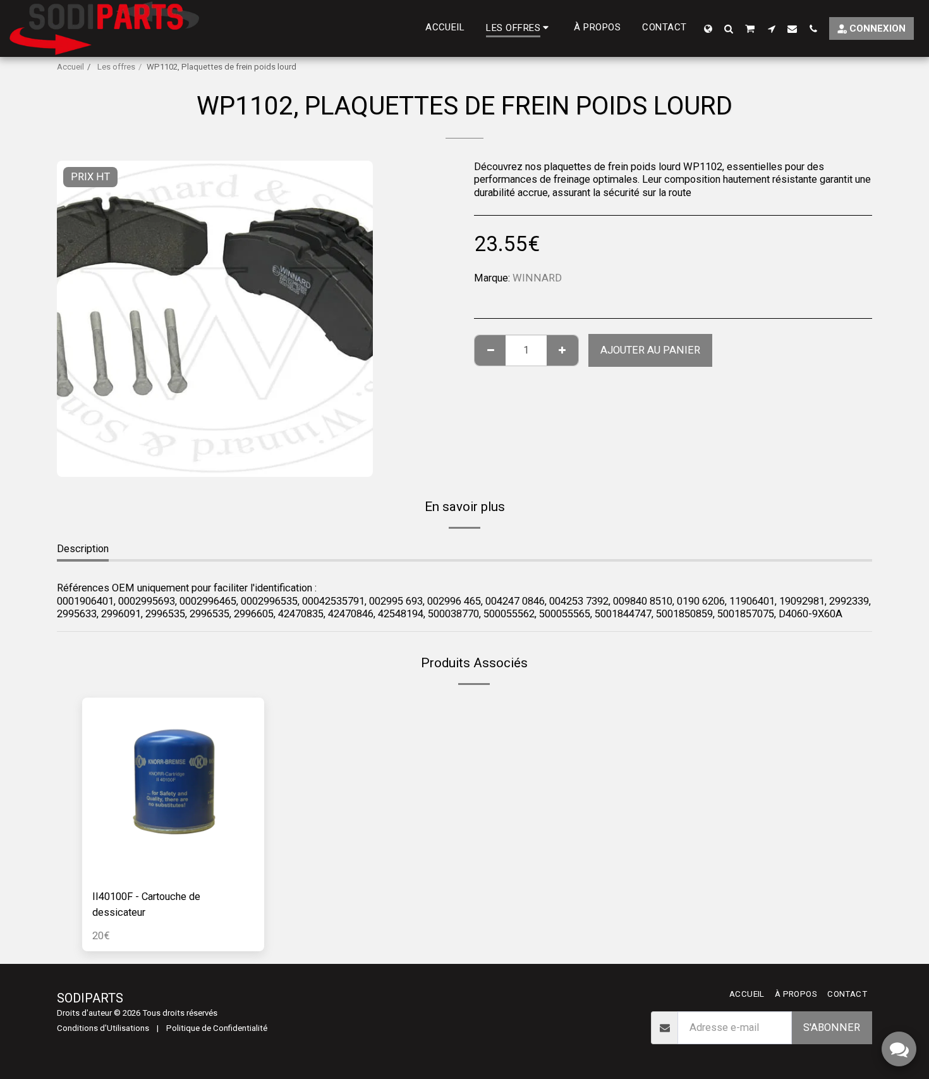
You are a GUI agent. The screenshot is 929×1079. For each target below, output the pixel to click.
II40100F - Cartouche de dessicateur (146, 904)
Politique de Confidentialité (216, 1028)
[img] (173, 789)
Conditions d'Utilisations (103, 1028)
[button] (729, 28)
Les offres (115, 66)
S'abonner (831, 1027)
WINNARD (537, 278)
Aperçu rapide (173, 872)
